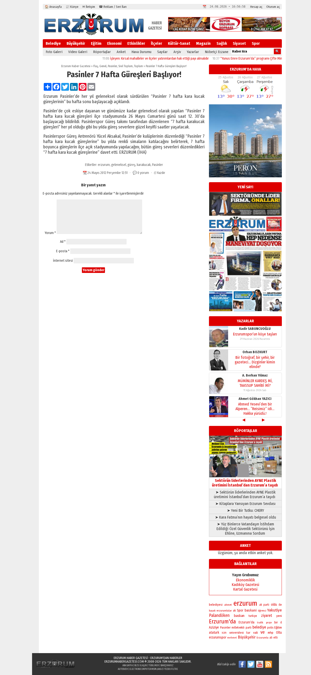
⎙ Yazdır (159, 173)
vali (255, 632)
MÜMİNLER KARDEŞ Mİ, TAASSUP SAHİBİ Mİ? (255, 383)
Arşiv (177, 52)
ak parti (264, 604)
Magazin (203, 43)
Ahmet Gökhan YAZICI (255, 399)
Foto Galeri (54, 52)
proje (269, 622)
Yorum (50, 233)
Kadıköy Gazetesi (245, 584)
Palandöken (219, 615)
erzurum (104, 165)
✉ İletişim (88, 7)
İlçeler (156, 43)
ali (270, 637)
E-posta (62, 251)
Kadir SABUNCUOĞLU (255, 329)
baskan (239, 615)
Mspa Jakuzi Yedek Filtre (164, 669)
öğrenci (262, 610)
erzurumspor (217, 637)
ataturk (214, 632)
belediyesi (216, 605)
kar (248, 632)
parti (248, 627)
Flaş (95, 66)
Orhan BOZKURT (254, 352)
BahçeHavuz (167, 665)
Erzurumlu (262, 637)
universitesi (236, 632)
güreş (131, 165)
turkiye (253, 616)
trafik (260, 622)
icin (224, 632)
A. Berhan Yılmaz (255, 375)
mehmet (232, 637)
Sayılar (162, 52)
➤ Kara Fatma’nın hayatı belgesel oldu (245, 517)
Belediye (53, 43)
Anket (121, 52)
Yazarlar (193, 52)
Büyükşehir (76, 43)
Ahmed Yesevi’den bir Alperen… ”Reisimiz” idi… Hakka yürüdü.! (254, 409)
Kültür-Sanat (179, 43)
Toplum (138, 66)
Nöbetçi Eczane (216, 52)
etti (275, 637)
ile (280, 604)
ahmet (228, 604)
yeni (279, 616)
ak (234, 610)
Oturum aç (273, 7)
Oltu (279, 632)
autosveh (123, 669)
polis (270, 627)
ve (262, 632)
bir (276, 622)
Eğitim (96, 43)
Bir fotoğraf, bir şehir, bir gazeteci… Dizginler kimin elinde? (255, 362)
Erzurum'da (222, 621)
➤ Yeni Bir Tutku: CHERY (245, 510)
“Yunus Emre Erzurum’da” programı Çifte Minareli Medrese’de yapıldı (256, 58)
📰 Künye (72, 7)
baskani (250, 610)
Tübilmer (153, 665)
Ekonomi (114, 43)
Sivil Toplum (125, 66)
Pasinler (112, 66)
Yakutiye (274, 610)
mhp (270, 633)
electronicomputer (140, 669)
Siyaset (239, 43)
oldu (274, 605)
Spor (256, 43)
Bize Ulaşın (140, 665)
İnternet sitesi (63, 261)
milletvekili (238, 627)
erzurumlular (224, 610)
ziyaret (266, 615)
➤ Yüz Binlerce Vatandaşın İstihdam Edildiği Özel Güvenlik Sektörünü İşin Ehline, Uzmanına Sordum (245, 529)
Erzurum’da (246, 622)
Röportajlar (102, 52)
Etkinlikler (136, 43)
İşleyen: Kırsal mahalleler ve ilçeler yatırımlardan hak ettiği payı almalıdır (147, 58)
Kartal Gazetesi (245, 589)
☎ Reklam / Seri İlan (113, 7)
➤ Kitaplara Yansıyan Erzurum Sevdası (245, 503)
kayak (212, 610)
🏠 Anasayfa (53, 7)
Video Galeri (77, 52)
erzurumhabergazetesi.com (124, 661)
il (281, 622)
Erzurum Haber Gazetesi (75, 66)
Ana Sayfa (127, 665)
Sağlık (221, 43)
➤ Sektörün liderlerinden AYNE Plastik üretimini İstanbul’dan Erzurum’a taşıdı (245, 494)
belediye (259, 627)
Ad (63, 242)
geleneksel (118, 165)
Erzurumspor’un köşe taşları (255, 334)
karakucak (144, 165)
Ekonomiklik (245, 580)
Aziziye (214, 627)
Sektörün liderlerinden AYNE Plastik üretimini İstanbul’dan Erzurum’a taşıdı (245, 482)
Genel (102, 66)
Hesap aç (256, 7)
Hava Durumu (141, 52)
